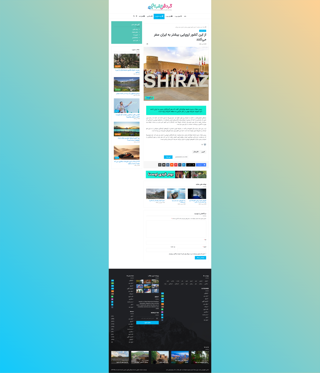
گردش (182, 284)
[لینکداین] (184, 164)
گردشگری (170, 284)
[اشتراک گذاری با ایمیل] (164, 164)
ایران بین (169, 16)
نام (205, 240)
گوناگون (206, 293)
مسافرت (200, 284)
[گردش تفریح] (160, 6)
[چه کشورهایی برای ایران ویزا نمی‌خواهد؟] (176, 194)
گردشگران (177, 284)
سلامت (177, 281)
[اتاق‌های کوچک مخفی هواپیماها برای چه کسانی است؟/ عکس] (197, 194)
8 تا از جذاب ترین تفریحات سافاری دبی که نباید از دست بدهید (127, 162)
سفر (182, 281)
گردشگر (196, 152)
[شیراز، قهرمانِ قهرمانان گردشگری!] (155, 194)
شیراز (168, 281)
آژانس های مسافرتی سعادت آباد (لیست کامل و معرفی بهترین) (128, 116)
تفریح (191, 281)
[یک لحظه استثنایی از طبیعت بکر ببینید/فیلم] (155, 291)
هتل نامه (141, 16)
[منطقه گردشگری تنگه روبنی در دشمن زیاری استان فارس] (147, 282)
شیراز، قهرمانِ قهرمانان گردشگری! (156, 200)
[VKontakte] (168, 164)
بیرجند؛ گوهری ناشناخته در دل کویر (141, 361)
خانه (185, 16)
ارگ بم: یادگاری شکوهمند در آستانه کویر (121, 361)
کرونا (187, 284)
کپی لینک (168, 157)
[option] (200, 357)
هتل (196, 284)
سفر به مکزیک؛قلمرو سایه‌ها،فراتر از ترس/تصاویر (127, 71)
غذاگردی (149, 16)
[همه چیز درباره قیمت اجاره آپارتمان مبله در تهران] (139, 291)
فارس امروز (135, 40)
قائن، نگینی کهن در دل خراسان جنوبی (161, 361)
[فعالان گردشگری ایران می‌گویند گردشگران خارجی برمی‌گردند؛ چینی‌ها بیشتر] (155, 286)
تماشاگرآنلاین (135, 38)
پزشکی (191, 284)
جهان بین (178, 16)
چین (203, 152)
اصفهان (206, 281)
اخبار (207, 317)
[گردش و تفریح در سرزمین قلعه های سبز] (147, 286)
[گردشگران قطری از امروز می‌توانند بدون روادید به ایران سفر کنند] (139, 286)
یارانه (165, 284)
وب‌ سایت (173, 247)
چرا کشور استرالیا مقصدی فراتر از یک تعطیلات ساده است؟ (129, 139)
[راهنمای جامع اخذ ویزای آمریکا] (147, 291)
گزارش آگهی (205, 301)
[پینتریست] (176, 164)
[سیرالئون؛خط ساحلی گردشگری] (155, 282)
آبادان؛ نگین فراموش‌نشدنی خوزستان (181, 361)
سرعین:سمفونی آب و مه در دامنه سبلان (128, 93)
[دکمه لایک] (205, 144)
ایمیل (204, 247)
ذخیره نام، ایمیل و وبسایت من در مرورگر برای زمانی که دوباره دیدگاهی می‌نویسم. (187, 254)
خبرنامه (206, 307)
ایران (196, 281)
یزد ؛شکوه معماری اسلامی (202, 362)
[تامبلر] (180, 164)
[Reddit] (172, 164)
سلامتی (172, 281)
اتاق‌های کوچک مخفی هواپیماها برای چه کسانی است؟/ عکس (197, 201)
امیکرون (200, 281)
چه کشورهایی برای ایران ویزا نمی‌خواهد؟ (178, 201)
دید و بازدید (159, 16)
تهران (187, 281)
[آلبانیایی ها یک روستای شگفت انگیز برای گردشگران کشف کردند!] (139, 282)
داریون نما (136, 35)
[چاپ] (160, 164)
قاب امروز (206, 309)
